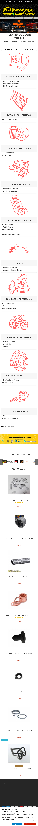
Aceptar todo (17, 824)
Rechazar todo (30, 824)
